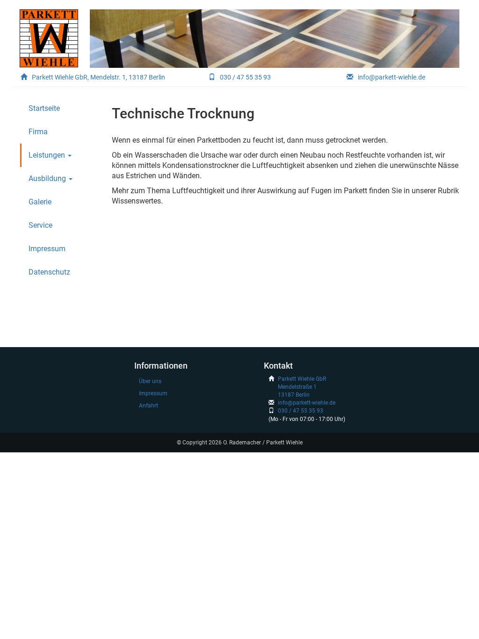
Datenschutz (49, 272)
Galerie (40, 201)
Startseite (44, 108)
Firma (38, 131)
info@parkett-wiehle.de (391, 77)
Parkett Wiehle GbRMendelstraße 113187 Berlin (302, 387)
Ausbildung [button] (48, 178)
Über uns (150, 381)
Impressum (47, 248)
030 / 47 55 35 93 (245, 77)
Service (40, 225)
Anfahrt (148, 405)
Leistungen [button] (48, 155)
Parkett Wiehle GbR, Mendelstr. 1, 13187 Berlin (98, 77)
